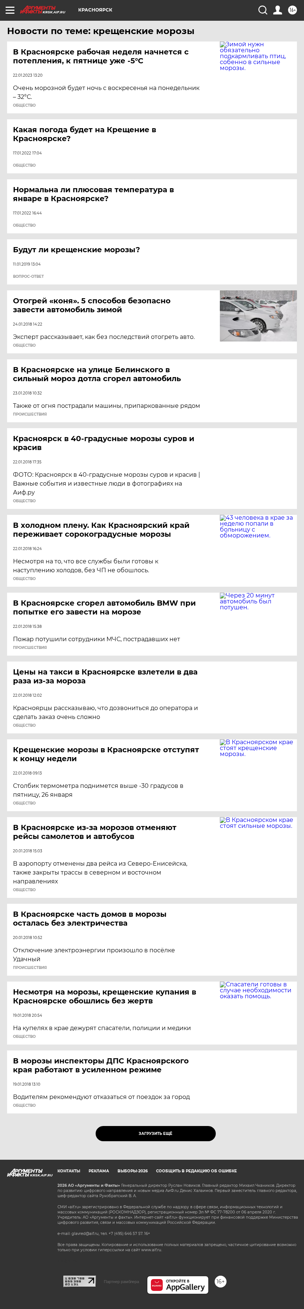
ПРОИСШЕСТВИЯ (30, 414)
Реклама (99, 1171)
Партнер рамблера (121, 1281)
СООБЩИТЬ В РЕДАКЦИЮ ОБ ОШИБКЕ (196, 1171)
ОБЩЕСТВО (24, 105)
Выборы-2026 (133, 1171)
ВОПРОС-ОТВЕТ (28, 277)
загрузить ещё (155, 1133)
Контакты (68, 1171)
